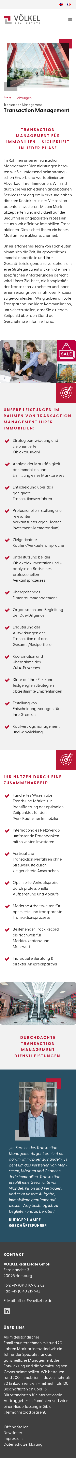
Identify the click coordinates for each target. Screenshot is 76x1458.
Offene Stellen (16, 1427)
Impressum (13, 1439)
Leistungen (24, 98)
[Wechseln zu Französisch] (69, 5)
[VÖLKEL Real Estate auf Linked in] (7, 1311)
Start (7, 98)
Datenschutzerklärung (23, 1445)
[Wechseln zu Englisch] (61, 5)
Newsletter (13, 1433)
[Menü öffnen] (70, 19)
